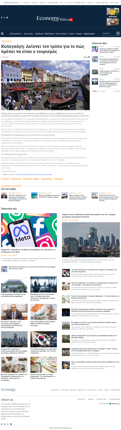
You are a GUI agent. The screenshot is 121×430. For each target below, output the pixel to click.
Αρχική (91, 399)
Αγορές (79, 34)
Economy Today (53, 2)
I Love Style (69, 2)
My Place (105, 2)
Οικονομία (28, 34)
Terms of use (101, 399)
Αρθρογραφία (89, 34)
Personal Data (114, 399)
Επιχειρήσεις (15, 34)
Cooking (98, 2)
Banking (39, 34)
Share (86, 57)
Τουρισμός (6, 41)
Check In (90, 2)
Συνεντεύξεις (61, 34)
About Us (81, 399)
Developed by (104, 403)
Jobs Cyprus (114, 2)
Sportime (43, 2)
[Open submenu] (33, 33)
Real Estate (49, 34)
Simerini (35, 2)
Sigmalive (26, 2)
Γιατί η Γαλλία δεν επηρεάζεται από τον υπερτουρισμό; (33, 174)
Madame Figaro (80, 2)
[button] (2, 33)
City (61, 2)
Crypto (71, 34)
